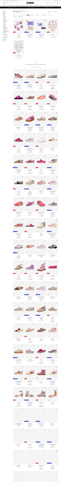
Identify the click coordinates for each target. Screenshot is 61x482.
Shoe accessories (21, 10)
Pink (25, 10)
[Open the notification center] (52, 3)
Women (4, 2)
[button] (50, 11)
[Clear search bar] (57, 5)
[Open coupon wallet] (47, 2)
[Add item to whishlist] (22, 20)
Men (7, 2)
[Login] (50, 2)
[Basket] (57, 2)
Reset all (20, 16)
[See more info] (18, 38)
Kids (10, 2)
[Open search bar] (45, 5)
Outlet (5, 0)
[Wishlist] (55, 2)
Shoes (17, 10)
